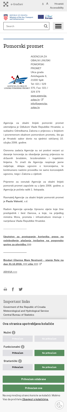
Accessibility (57, 7)
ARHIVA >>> (10, 271)
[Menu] (58, 26)
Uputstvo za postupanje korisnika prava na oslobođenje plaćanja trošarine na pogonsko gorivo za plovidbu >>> (33, 240)
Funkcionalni (12, 346)
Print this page (5, 289)
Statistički (10, 361)
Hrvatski (59, 3)
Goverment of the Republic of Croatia (24, 306)
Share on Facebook (13, 289)
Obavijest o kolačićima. (35, 399)
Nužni (7, 332)
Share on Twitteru (21, 289)
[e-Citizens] (18, 4)
